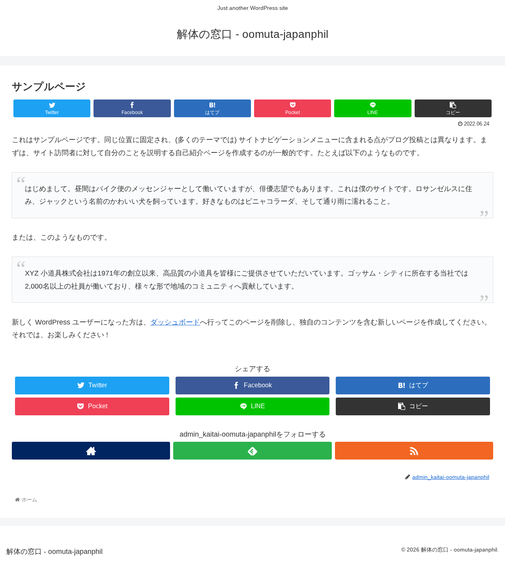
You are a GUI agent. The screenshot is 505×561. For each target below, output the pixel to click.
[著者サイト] (91, 451)
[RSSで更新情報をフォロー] (414, 451)
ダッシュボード (175, 322)
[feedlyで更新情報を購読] (252, 451)
